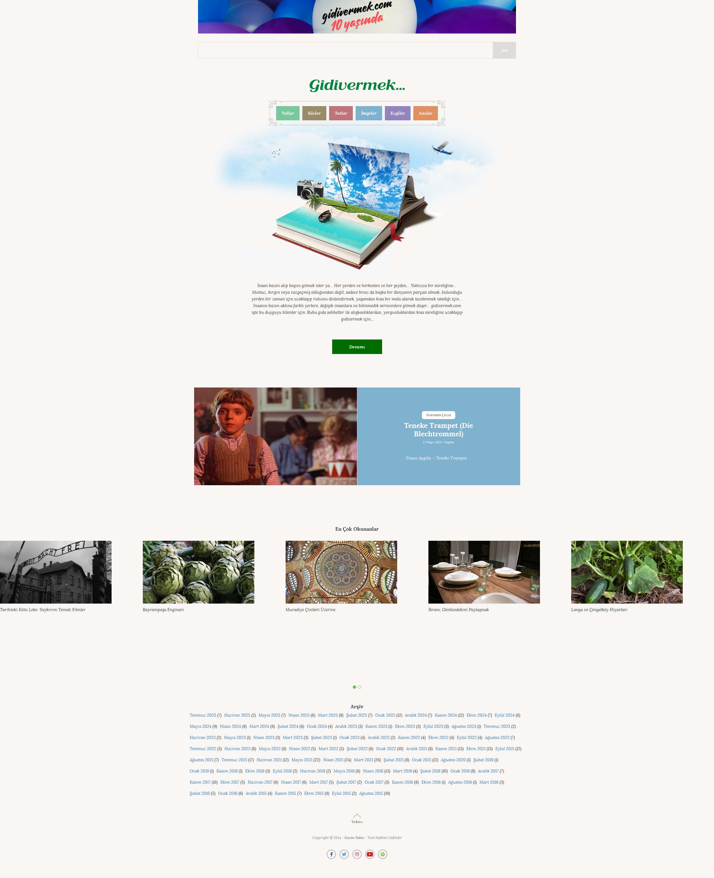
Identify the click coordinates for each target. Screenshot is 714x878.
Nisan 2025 (299, 715)
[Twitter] (344, 854)
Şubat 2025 (356, 715)
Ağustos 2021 (201, 760)
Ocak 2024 (317, 726)
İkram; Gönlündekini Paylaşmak (458, 610)
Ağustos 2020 (453, 760)
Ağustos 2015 (371, 793)
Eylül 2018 (282, 771)
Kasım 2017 (200, 782)
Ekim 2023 (405, 726)
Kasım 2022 (409, 737)
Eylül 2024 (505, 715)
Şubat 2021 (393, 760)
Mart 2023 (293, 737)
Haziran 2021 (269, 760)
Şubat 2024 (288, 726)
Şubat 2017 (346, 782)
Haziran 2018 (312, 771)
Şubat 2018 (430, 771)
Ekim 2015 (314, 793)
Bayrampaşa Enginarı (163, 610)
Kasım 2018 (227, 771)
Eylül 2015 (341, 793)
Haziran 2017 (260, 782)
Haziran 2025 (237, 715)
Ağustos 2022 (497, 737)
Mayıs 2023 (235, 737)
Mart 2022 (328, 749)
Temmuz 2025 (203, 715)
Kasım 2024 (446, 715)
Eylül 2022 (467, 737)
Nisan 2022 (299, 749)
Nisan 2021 (333, 760)
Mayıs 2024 (200, 726)
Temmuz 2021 (234, 760)
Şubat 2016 (200, 793)
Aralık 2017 (488, 771)
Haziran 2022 (237, 749)
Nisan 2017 (291, 782)
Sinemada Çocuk (438, 415)
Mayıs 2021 (301, 760)
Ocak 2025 (385, 715)
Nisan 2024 (230, 726)
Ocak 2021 (421, 760)
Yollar (288, 113)
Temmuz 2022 (203, 749)
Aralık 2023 (346, 726)
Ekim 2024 (477, 715)
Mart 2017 (318, 782)
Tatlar (341, 113)
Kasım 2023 (376, 726)
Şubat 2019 (483, 760)
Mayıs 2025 (269, 715)
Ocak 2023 (349, 737)
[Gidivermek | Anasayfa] (357, 86)
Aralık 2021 (416, 749)
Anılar (425, 113)
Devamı (357, 347)
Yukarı (357, 821)
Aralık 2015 (256, 793)
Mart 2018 (402, 771)
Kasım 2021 (446, 749)
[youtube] (370, 854)
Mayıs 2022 (270, 749)
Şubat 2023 (321, 737)
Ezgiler (397, 113)
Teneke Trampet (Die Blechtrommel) (438, 430)
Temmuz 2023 (497, 726)
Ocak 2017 (374, 782)
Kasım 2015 (285, 793)
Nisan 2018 (373, 771)
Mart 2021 (363, 760)
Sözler (314, 113)
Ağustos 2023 (464, 726)
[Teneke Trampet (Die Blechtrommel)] (275, 436)
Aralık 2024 (416, 715)
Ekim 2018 (254, 771)
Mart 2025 (328, 715)
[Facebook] (331, 854)
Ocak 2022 (386, 749)
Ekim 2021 (476, 749)
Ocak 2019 (199, 771)
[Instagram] (357, 854)
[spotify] (382, 854)
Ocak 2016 (227, 793)
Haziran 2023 (203, 737)
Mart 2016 (488, 782)
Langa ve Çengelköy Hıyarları (599, 610)
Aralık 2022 (379, 737)
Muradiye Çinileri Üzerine (311, 610)
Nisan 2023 (263, 737)
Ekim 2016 (431, 782)
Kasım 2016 (402, 782)
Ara (504, 50)
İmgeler (369, 113)
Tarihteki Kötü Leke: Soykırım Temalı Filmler (43, 610)
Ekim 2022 (438, 737)
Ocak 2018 (460, 771)
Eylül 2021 (504, 749)
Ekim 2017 (229, 782)
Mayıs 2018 (344, 771)
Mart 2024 (259, 726)
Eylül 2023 (433, 726)
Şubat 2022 (357, 749)
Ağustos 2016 (460, 782)
